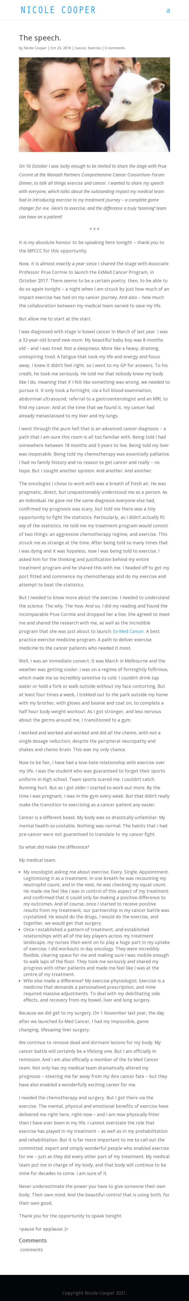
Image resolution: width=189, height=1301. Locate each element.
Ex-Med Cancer (128, 631)
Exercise (94, 48)
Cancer (80, 48)
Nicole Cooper (35, 48)
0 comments (115, 48)
